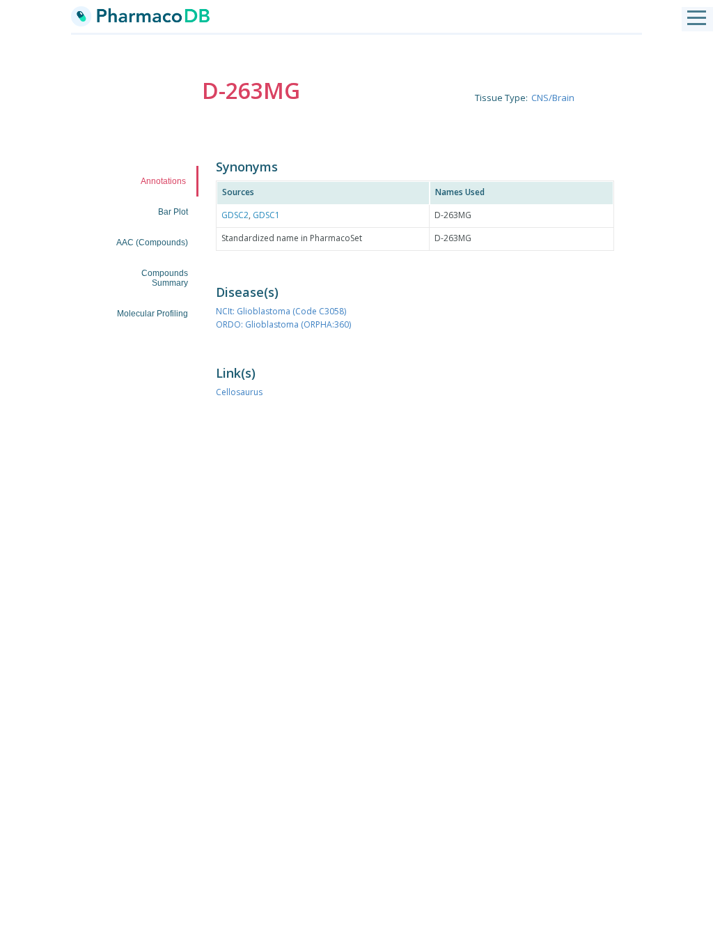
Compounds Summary (164, 278)
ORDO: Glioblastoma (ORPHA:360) (283, 324)
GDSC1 (266, 215)
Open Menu (696, 18)
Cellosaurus (239, 392)
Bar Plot (173, 212)
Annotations (163, 181)
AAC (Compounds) (152, 242)
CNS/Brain (552, 97)
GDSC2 (235, 215)
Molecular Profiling (152, 313)
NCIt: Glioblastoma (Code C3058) (281, 311)
